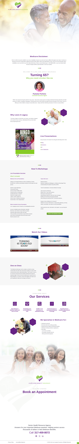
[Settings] (36, 250)
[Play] (11, 250)
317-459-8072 (42, 432)
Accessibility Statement (20, 442)
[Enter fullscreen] (37, 250)
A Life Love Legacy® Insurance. (56, 442)
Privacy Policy (11, 442)
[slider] (19, 250)
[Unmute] (30, 250)
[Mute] (60, 245)
